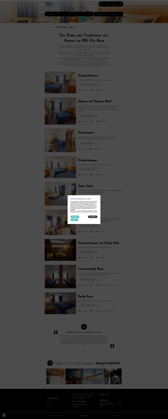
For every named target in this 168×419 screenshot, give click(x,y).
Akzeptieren (74, 216)
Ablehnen (74, 219)
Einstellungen (93, 216)
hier (76, 210)
